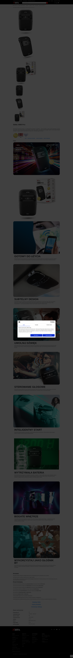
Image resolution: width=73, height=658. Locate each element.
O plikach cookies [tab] (49, 324)
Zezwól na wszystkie (49, 335)
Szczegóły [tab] (36, 324)
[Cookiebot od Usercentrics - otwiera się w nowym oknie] (51, 322)
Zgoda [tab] (24, 324)
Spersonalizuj (36, 335)
